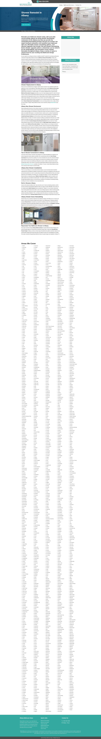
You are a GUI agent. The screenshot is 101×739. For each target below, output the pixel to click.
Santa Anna (72, 266)
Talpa (71, 439)
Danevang (36, 291)
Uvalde (71, 531)
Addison (23, 253)
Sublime (71, 408)
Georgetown (36, 570)
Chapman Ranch (25, 610)
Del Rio (35, 310)
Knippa (47, 403)
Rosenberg (60, 660)
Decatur (35, 307)
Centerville (24, 602)
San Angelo (60, 706)
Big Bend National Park (26, 416)
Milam (47, 695)
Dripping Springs (37, 370)
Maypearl (47, 632)
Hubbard (47, 271)
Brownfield (24, 499)
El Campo (36, 411)
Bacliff (23, 346)
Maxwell (47, 627)
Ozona (59, 409)
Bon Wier (24, 457)
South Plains (72, 365)
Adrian (23, 256)
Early (35, 386)
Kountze (47, 411)
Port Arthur (60, 509)
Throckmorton (72, 485)
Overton (59, 408)
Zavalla (71, 708)
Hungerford (48, 280)
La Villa (47, 435)
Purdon (59, 553)
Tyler (71, 523)
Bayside (23, 379)
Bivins (23, 427)
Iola (46, 302)
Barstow (23, 370)
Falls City (36, 463)
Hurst (47, 286)
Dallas (35, 285)
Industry (47, 296)
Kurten (47, 416)
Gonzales (36, 600)
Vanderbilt (71, 548)
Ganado (35, 553)
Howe (47, 269)
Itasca (47, 315)
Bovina (23, 463)
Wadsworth (72, 570)
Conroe (23, 687)
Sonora (71, 357)
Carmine (24, 572)
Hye (47, 291)
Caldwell (24, 545)
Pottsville (59, 529)
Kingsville (48, 394)
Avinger (23, 340)
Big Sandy (24, 419)
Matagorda (48, 621)
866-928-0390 (44, 1)
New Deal (60, 326)
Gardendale (36, 558)
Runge (59, 682)
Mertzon (47, 678)
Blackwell (24, 428)
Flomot (35, 487)
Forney (35, 501)
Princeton (59, 547)
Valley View (72, 539)
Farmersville (36, 468)
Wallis (71, 580)
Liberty (47, 498)
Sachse (59, 690)
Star (70, 392)
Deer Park (36, 308)
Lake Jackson (48, 446)
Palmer (59, 419)
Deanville (36, 305)
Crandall (35, 247)
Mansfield (48, 591)
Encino (35, 436)
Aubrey (23, 332)
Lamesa (47, 449)
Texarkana (72, 466)
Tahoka (71, 436)
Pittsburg (59, 482)
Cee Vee (24, 594)
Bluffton (23, 449)
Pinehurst (59, 477)
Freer (35, 529)
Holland (47, 258)
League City (48, 471)
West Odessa (72, 621)
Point (59, 496)
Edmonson (36, 405)
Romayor (59, 651)
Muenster (59, 286)
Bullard (23, 520)
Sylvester (71, 433)
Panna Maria (60, 428)
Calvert (23, 550)
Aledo (23, 269)
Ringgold (59, 611)
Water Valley (72, 594)
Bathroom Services (68, 5)
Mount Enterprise (61, 280)
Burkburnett (24, 525)
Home (61, 5)
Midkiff (47, 689)
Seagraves (72, 299)
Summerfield (72, 417)
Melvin (47, 662)
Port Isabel (60, 512)
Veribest (71, 555)
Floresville (36, 490)
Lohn (47, 531)
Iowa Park (48, 304)
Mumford (59, 293)
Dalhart (35, 282)
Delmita (35, 315)
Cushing (35, 272)
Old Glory (59, 383)
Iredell (47, 308)
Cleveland (24, 648)
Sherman (71, 321)
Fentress (35, 476)
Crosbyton (36, 258)
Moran (59, 266)
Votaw (71, 567)
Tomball (71, 498)
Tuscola (71, 520)
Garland (35, 559)
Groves (35, 637)
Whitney (71, 646)
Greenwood (36, 630)
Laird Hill (47, 441)
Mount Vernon (60, 283)
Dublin (35, 375)
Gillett (35, 577)
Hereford (35, 701)
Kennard (47, 375)
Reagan (59, 586)
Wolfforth (71, 684)
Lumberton (48, 572)
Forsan (35, 504)
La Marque (48, 427)
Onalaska (59, 394)
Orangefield (60, 398)
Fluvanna (36, 495)
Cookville (24, 690)
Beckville (24, 386)
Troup (71, 512)
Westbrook (72, 624)
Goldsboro (36, 594)
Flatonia (35, 484)
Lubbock (47, 566)
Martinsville (48, 613)
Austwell (24, 335)
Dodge (35, 353)
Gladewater (36, 583)
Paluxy (59, 422)
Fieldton (35, 479)
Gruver (35, 641)
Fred (35, 523)
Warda (71, 585)
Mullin (59, 291)
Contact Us (78, 5)
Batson (23, 376)
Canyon (23, 564)
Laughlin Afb (48, 465)
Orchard (59, 400)
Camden (24, 551)
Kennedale (48, 376)
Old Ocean (60, 384)
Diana (35, 335)
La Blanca (48, 419)
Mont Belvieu (60, 256)
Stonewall (71, 400)
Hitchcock (48, 252)
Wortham (71, 695)
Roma (59, 649)
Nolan (59, 343)
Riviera (59, 624)
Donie (35, 356)
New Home (60, 327)
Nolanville (60, 345)
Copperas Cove (25, 698)
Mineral (47, 709)
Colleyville (24, 665)
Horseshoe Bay (49, 266)
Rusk (59, 684)
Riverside (59, 622)
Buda (23, 515)
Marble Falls (48, 597)
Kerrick (47, 383)
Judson (47, 348)
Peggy (59, 449)
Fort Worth (36, 515)
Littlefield (47, 520)
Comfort (23, 676)
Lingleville (48, 509)
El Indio (35, 413)
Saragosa (71, 275)
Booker (23, 460)
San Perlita (72, 255)
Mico (47, 686)
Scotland (71, 288)
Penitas (59, 454)
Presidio (59, 542)
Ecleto (35, 394)
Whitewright (72, 643)
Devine (35, 332)
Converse (24, 689)
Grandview (36, 622)
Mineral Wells (48, 711)
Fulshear (35, 542)
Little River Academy (50, 518)
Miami (47, 684)
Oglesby (59, 378)
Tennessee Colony (73, 460)
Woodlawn (72, 687)
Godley (35, 591)
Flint (35, 485)
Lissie (47, 515)
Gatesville (36, 566)
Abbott (23, 245)
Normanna (60, 351)
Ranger (59, 575)
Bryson (23, 510)
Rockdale (59, 640)
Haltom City (36, 656)
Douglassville (36, 367)
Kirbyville (47, 397)
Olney (59, 389)
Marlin (47, 605)
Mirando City (60, 247)
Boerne (23, 452)
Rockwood (60, 646)
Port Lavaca (60, 514)
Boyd (23, 466)
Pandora (59, 425)
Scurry (71, 293)
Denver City (36, 321)
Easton (35, 392)
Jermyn (47, 332)
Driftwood (36, 368)
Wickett (71, 652)
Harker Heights (37, 668)
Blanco (23, 430)
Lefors (47, 480)
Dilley (35, 343)
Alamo (23, 263)
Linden (47, 506)
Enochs (35, 443)
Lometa (47, 534)
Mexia (47, 681)
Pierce (59, 474)
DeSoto (35, 326)
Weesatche (72, 602)
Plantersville (60, 490)
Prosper (59, 551)
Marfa (47, 599)
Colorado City (24, 670)
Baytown (24, 381)
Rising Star (60, 621)
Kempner (47, 368)
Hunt (47, 282)
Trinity (71, 510)
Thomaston (72, 476)
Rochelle (59, 635)
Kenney (47, 378)
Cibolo (23, 637)
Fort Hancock (36, 509)
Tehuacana (72, 449)
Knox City (48, 406)
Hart (35, 676)
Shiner (71, 323)
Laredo (47, 458)
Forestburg (36, 499)
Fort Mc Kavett (37, 512)
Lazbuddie (48, 469)
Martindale (48, 611)
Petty (59, 468)
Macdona (47, 580)
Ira (46, 305)
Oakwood (59, 370)
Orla (58, 403)
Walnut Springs (72, 583)
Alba (23, 266)
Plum (59, 495)
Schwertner (72, 286)
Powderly (59, 531)
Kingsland (48, 392)
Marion (47, 602)
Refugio (59, 596)
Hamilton (36, 657)
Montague (60, 258)
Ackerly (23, 252)
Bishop (23, 425)
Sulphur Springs (73, 416)
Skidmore (71, 340)
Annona (23, 299)
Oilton (59, 379)
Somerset (71, 354)
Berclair (23, 411)
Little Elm (47, 517)
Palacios (59, 416)
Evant (35, 455)
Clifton (23, 649)
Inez (47, 297)
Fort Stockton (36, 514)
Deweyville (36, 334)
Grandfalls (36, 621)
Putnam (59, 556)
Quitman (59, 569)
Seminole (71, 307)
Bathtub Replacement (45, 725)
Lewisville (48, 495)
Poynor (59, 534)
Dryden (35, 373)
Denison (35, 316)
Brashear (24, 474)
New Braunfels (60, 323)
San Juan (71, 252)
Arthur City (24, 321)
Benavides (24, 406)
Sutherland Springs (73, 427)
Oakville (59, 368)
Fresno (35, 531)
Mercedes (48, 668)
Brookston (24, 498)
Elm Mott (35, 424)
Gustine (35, 646)
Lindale (47, 504)
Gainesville (36, 547)
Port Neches (60, 517)
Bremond (24, 479)
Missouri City (60, 252)
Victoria (71, 558)
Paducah (59, 411)
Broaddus (24, 488)
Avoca (23, 342)
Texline (71, 469)
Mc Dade (47, 637)
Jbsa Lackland (48, 327)
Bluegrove (24, 446)
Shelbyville (72, 315)
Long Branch (48, 540)
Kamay (47, 354)
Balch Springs (25, 353)
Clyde (23, 656)
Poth (59, 526)
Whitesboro (72, 641)
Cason (23, 578)
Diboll (35, 337)
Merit (47, 673)
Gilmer (35, 578)
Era (34, 446)
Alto (23, 282)
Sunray (71, 424)
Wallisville (71, 581)
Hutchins (47, 288)
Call (23, 547)
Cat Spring (24, 583)
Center (23, 599)
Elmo (35, 428)
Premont (59, 540)
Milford (47, 700)
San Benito (60, 711)
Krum (47, 414)
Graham (35, 615)
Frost (35, 539)
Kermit (47, 381)
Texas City (72, 468)
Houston (47, 267)
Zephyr (71, 709)
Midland (47, 690)
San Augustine (60, 709)
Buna (23, 523)
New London (60, 329)
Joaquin (47, 335)
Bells (23, 395)
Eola (35, 444)
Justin (47, 353)
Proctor (59, 548)
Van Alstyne (72, 542)
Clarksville (24, 641)
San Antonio (60, 708)
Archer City (24, 310)
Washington (72, 591)
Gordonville (36, 607)
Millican (47, 703)
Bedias (23, 389)
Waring (71, 586)
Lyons (47, 575)
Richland (59, 605)
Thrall (71, 482)
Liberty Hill (48, 499)
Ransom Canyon (61, 578)
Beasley (23, 383)
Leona (47, 488)
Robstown (60, 632)
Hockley (47, 256)
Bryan (23, 509)
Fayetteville (36, 474)
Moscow (59, 274)
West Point (72, 622)
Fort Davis (36, 507)
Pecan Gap (60, 446)
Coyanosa (36, 245)
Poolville (59, 506)
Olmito (59, 387)
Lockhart (47, 526)
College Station (25, 662)
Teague (71, 447)
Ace (23, 250)
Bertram (23, 414)
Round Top (60, 673)
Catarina (24, 585)
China (23, 627)
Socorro (71, 353)
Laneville (47, 455)
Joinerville (48, 338)
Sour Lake (72, 359)
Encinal (35, 435)
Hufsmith (47, 274)
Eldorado (36, 416)
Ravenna (59, 581)
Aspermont (24, 324)
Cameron (24, 553)
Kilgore (47, 387)
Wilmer (71, 662)
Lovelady (47, 559)
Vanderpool (72, 550)
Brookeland (24, 493)
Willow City (72, 659)
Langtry (47, 457)
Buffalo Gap (24, 518)
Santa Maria (72, 271)
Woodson (71, 690)
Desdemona (36, 324)
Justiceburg (48, 351)
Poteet (59, 525)
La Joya (47, 425)
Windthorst (72, 668)
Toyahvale (72, 504)
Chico (23, 619)
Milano (47, 697)
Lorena (47, 548)
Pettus (59, 466)
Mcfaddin (47, 649)
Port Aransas (60, 507)
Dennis (35, 318)
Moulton (59, 275)
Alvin (23, 285)
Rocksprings (60, 643)
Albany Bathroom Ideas (26, 718)
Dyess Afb (36, 381)
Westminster (72, 627)
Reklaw (59, 597)
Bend (23, 408)
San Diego (72, 245)
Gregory (35, 632)
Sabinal (59, 687)
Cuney (35, 269)
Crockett (35, 255)
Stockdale (71, 398)
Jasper (47, 323)
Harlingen (36, 671)
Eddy (35, 398)
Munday (59, 294)
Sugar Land (72, 411)
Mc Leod (47, 640)
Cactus (23, 540)
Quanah (59, 561)
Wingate (71, 671)
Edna (35, 406)
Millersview (48, 701)
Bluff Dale (24, 447)
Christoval (24, 635)
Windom (71, 667)
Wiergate (71, 654)
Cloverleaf (24, 652)
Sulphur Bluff (72, 414)
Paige (59, 413)
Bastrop (23, 373)
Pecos (59, 447)
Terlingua (71, 463)
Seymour (71, 308)
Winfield (71, 670)
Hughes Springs (49, 275)
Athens (23, 329)
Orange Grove (60, 397)
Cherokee (24, 616)
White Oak (72, 637)
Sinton (71, 337)
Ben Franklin (24, 403)
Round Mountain (61, 670)
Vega (71, 551)
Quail (59, 559)
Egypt (35, 409)
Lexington (48, 496)
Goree (35, 608)
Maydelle (47, 630)
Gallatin (35, 550)
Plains (59, 485)
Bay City (23, 378)
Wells (71, 615)
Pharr (59, 471)
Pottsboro (59, 528)
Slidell (71, 343)
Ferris (35, 477)
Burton (23, 534)
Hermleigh (36, 703)
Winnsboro (72, 676)
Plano (59, 488)
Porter (59, 520)
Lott (46, 556)
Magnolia (47, 583)
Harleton (35, 670)
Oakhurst (59, 365)
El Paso (35, 414)
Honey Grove (48, 263)
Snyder (71, 351)
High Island (48, 245)
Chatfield (24, 615)
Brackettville (24, 469)
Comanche (24, 673)
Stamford (71, 387)
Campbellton (24, 558)
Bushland (24, 536)
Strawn (71, 405)
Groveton (36, 638)
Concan (23, 682)
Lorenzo (47, 550)
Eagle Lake (36, 383)
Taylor (71, 446)
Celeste (23, 596)
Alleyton (23, 275)
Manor (47, 589)
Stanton (71, 389)
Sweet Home (72, 430)
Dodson (35, 354)
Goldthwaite (36, 597)
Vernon (71, 556)
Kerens (47, 379)
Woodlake (71, 686)
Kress (47, 413)
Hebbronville (36, 689)
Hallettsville (36, 652)
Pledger (59, 493)
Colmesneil (24, 668)
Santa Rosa (72, 272)
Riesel (59, 610)
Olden (59, 386)
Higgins (35, 711)
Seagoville (72, 297)
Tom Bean (71, 496)
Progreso (59, 550)
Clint (23, 651)
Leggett (47, 482)
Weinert (71, 605)
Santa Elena (72, 267)
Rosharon (60, 662)
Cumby (35, 267)
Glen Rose (36, 586)
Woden (71, 681)
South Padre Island (73, 364)
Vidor (71, 559)
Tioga (71, 490)
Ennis (35, 441)
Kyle (47, 417)
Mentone (47, 667)
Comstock (24, 681)
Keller (47, 364)
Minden (47, 706)
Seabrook (71, 294)
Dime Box (36, 345)
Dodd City (36, 351)
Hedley (35, 690)
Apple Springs (25, 305)
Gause (35, 567)
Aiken (23, 261)
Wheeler (71, 632)
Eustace (35, 452)
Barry (23, 368)
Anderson (24, 293)
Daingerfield (36, 277)
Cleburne (24, 646)
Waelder (71, 572)
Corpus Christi (25, 700)
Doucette (36, 362)
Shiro (71, 324)
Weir (70, 607)
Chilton (23, 626)
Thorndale (72, 479)
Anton (23, 304)
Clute (23, 654)
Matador (47, 619)
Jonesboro (48, 340)
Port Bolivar (60, 510)
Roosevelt (60, 652)
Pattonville (60, 438)
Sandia (71, 261)
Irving (47, 312)
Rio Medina (60, 618)
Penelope (59, 452)
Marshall (47, 608)
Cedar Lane (24, 591)
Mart (47, 610)
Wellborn (71, 610)
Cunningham (36, 271)
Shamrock (71, 312)
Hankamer (36, 662)
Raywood (59, 585)
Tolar (71, 495)
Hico (35, 708)
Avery (23, 338)
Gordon (35, 605)
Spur (70, 383)
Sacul (59, 692)
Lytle (47, 577)
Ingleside (47, 299)
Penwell (59, 457)
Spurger (71, 384)
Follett (35, 498)
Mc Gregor (48, 638)
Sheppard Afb (72, 318)
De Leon (35, 304)
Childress (24, 622)
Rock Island (60, 638)
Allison (23, 277)
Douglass (36, 365)
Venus (71, 553)
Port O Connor (60, 518)
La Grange (48, 424)
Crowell (35, 261)
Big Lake (24, 417)
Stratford (71, 403)
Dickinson (36, 340)
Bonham (23, 458)
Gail (35, 545)
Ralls (59, 572)
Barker (23, 364)
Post (59, 523)
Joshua (47, 345)
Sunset (71, 425)
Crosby (35, 256)
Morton (59, 272)
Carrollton (24, 575)
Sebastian (71, 302)
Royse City (60, 679)
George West (36, 569)
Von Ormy (71, 564)
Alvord (23, 286)
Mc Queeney (48, 643)
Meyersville (48, 682)
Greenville (36, 629)
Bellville (23, 397)
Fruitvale (35, 540)
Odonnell (59, 376)
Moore (59, 264)
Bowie (23, 465)
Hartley (35, 678)
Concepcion (24, 684)
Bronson (23, 490)
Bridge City (24, 482)
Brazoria (23, 476)
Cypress (35, 274)
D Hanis (35, 275)
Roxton (59, 678)
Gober (35, 589)
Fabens (35, 457)
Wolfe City (72, 682)
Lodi (47, 529)
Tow (70, 501)
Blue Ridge (24, 444)
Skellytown (72, 338)
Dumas (35, 376)
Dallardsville (36, 283)
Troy (70, 514)
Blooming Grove (25, 439)
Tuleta (71, 515)
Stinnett (71, 397)
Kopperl (47, 408)
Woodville (71, 692)
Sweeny (71, 428)
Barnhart (24, 367)
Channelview (24, 607)
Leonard (47, 490)
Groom (35, 635)
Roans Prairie (60, 627)
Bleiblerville (24, 435)
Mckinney (48, 652)
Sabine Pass (60, 689)
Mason (47, 616)
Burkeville (24, 528)
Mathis (47, 622)
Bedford (23, 387)
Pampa (59, 424)
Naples (59, 302)
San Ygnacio (72, 258)
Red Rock (60, 591)
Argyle (23, 312)
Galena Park (36, 548)
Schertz (71, 283)
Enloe (35, 439)
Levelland (48, 493)
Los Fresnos (48, 553)
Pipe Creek (60, 480)
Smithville (71, 346)
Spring (71, 376)
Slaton (71, 342)
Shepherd (71, 316)
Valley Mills (72, 536)
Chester (23, 618)
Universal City (72, 528)
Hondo (47, 261)
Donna (35, 357)
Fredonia (36, 526)
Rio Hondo (60, 616)
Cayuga (23, 586)
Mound (59, 277)
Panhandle (60, 427)
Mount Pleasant (61, 282)
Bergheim (24, 413)
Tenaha (71, 458)
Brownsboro (24, 501)
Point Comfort (60, 498)
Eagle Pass (36, 384)
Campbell (24, 556)
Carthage (24, 577)
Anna (23, 297)
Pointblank (60, 499)
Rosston (59, 667)
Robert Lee (60, 630)
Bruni (23, 507)
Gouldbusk (36, 611)
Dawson (35, 297)
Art (22, 318)
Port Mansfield (60, 515)
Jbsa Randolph (49, 329)
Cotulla (23, 708)
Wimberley (72, 665)
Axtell (23, 343)
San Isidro (71, 250)
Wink (71, 673)
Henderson (36, 698)
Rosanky (59, 656)
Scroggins (71, 291)
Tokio (71, 493)
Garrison (35, 561)
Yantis (71, 701)
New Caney (60, 324)
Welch (71, 608)
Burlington (24, 531)
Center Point (24, 600)
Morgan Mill (60, 269)
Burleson (24, 529)
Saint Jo (59, 697)
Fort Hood (36, 510)
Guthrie (35, 648)
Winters (71, 679)
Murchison (60, 296)
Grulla (35, 640)
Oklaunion (60, 381)
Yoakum (71, 703)
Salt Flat (59, 701)
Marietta (47, 600)
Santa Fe (71, 269)
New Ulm (59, 332)
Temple (71, 457)
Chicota (23, 621)
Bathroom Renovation (45, 722)
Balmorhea (24, 356)
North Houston (60, 353)
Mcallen (47, 648)
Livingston (48, 523)
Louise (47, 558)
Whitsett (71, 648)
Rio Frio (59, 613)
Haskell (35, 681)
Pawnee (59, 439)
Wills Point (72, 660)
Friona (35, 534)
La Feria (47, 422)
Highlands (48, 247)
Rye (58, 686)
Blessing (24, 436)
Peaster (59, 444)
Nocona (59, 342)
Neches (59, 312)
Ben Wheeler (24, 405)
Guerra (35, 643)
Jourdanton (48, 346)
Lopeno (47, 545)
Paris (59, 433)
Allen (23, 274)
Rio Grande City (61, 615)
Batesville (24, 375)
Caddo (23, 542)
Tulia (71, 517)
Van (70, 540)
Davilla (35, 294)
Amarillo (23, 288)
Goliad (35, 599)
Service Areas (43, 728)
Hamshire (36, 660)
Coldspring (24, 659)
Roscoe (59, 657)
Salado (59, 698)
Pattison (59, 436)
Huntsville (48, 285)
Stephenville (72, 394)
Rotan (59, 668)
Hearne (35, 687)
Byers (23, 537)
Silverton (71, 332)
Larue (47, 460)
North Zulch (60, 356)
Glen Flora (36, 585)
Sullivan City (72, 413)
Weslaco (71, 616)
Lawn (47, 468)
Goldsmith (36, 596)
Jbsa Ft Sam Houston (50, 326)
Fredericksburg (37, 525)
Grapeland (36, 626)
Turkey (71, 518)
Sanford (71, 263)
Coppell (23, 697)
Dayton (35, 299)
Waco (71, 569)
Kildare (47, 386)
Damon (35, 286)
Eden (35, 400)
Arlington (24, 313)
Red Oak (59, 589)
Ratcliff (59, 580)
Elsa (35, 430)
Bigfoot (23, 424)
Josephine (48, 343)
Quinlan (59, 566)
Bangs (23, 359)
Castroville (24, 581)
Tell (70, 455)
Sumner (71, 419)
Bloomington (24, 441)
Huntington (48, 283)
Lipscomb (48, 514)
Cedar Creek (24, 588)
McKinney (48, 651)
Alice (23, 271)
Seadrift (71, 296)
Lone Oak (48, 537)
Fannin (35, 465)
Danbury (35, 288)
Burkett (23, 526)
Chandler (24, 605)
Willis (71, 657)
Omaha (59, 392)
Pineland (59, 479)
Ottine (59, 405)
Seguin (71, 304)
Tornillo (71, 499)
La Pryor (47, 430)
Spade (71, 370)
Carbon (23, 567)
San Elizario (72, 247)
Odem (59, 373)
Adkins (23, 255)
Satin (71, 280)
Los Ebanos (48, 551)
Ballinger (24, 354)
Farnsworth (36, 469)
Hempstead (36, 697)
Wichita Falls (72, 651)
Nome (59, 346)
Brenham (24, 480)
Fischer (35, 480)
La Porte (47, 428)
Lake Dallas (48, 444)
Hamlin (35, 659)
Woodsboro (72, 689)
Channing (24, 608)
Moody (59, 263)
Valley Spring (72, 537)
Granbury (36, 616)
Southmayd (72, 368)
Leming (47, 485)
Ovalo (59, 406)
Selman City (72, 305)
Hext (35, 706)
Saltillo (59, 703)
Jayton (47, 324)
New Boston (60, 321)
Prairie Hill (60, 536)
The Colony (72, 471)
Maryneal (47, 615)
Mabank (47, 578)
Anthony (23, 302)
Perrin (59, 460)
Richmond (60, 608)
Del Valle (36, 312)
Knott (47, 405)
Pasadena (60, 435)
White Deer (72, 635)
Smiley (71, 345)
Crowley (35, 263)
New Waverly (60, 334)
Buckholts (24, 514)
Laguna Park (48, 439)
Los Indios (48, 555)
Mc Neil (47, 641)
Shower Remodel (44, 723)
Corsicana (24, 703)
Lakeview (48, 447)
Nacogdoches (60, 299)
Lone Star (48, 539)
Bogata (23, 454)
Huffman (47, 272)
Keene (47, 362)
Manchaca (48, 588)
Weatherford (72, 599)
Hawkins (35, 684)
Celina (23, 597)
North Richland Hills (61, 354)
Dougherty (36, 364)
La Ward (47, 436)
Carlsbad (24, 569)
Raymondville (60, 583)
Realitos (59, 588)
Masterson (48, 618)
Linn (47, 510)
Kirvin (47, 398)
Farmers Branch (37, 466)
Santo (71, 274)
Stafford (71, 386)
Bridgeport (24, 484)
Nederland (60, 313)
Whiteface (71, 638)
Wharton (71, 630)
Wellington (72, 611)
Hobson (47, 253)
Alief (23, 272)
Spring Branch (72, 378)
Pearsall (59, 443)
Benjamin (24, 409)
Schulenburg (72, 285)
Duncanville (36, 378)
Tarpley (71, 441)
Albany (23, 267)
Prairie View (60, 539)
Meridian (47, 671)
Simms (71, 334)
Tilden (71, 487)
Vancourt (71, 547)
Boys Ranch (24, 468)
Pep (58, 458)
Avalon (23, 337)
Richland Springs (61, 607)
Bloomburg (24, 438)
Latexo (47, 463)
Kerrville (47, 384)
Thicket (71, 474)
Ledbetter (48, 476)
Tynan (71, 525)
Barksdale (24, 365)
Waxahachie (72, 596)
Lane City (48, 454)
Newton (59, 338)
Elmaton (35, 425)
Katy (47, 359)
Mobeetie (59, 253)
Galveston (36, 551)
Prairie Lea (60, 537)
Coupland (24, 709)
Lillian (47, 501)
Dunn (35, 379)
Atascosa (24, 327)
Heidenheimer (36, 692)
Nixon (59, 340)
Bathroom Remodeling (45, 720)
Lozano (47, 564)
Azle (23, 345)
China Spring (24, 629)
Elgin (35, 419)
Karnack (47, 356)
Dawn (35, 296)
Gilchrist (35, 575)
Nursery (59, 362)
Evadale (35, 454)
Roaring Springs (61, 629)
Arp (23, 316)
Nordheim (60, 348)
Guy (35, 649)
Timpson (71, 488)
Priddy (59, 545)
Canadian (24, 559)
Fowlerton (36, 517)
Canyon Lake (24, 566)
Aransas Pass (25, 308)
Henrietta (36, 700)
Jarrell (47, 321)
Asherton (24, 323)
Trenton (71, 507)
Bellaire (23, 392)
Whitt (71, 649)
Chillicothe (24, 624)
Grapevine (36, 627)
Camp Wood (24, 555)
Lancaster (48, 452)
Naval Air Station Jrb (61, 307)
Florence (35, 488)
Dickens (35, 338)
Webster (71, 600)
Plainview (60, 487)
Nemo (59, 316)
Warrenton (72, 589)
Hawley (35, 686)
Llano (47, 525)
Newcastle (60, 337)
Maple (47, 594)
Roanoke (59, 626)
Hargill (35, 667)
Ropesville (60, 654)
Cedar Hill (24, 589)
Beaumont (24, 384)
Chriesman (24, 632)
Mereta (47, 670)
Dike (35, 342)
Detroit (35, 329)
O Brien (59, 364)
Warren (71, 588)
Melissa (47, 660)
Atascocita (24, 326)
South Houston (72, 362)
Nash (59, 304)
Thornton (71, 480)
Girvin (35, 581)
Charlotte (24, 613)
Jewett (47, 334)
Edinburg (36, 403)
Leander (47, 474)
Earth (35, 387)
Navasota (59, 308)
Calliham (24, 548)
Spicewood (72, 373)
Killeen (47, 389)
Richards (59, 602)
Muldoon (59, 288)
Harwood (36, 679)
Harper (35, 673)
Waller (71, 578)
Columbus (24, 671)
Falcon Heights (37, 460)
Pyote (59, 558)
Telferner (71, 454)
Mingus (59, 245)
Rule (59, 681)
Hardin (35, 665)
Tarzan (71, 443)
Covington (24, 711)
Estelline (35, 447)
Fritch (35, 537)
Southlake (71, 367)
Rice (59, 600)
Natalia (59, 305)
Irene (47, 310)
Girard (35, 580)
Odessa (59, 375)
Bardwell (24, 362)
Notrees (59, 359)
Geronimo (36, 572)
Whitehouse (72, 640)
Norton (59, 357)
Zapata (71, 706)
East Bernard (36, 389)
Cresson (35, 253)
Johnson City (48, 337)
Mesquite (47, 679)
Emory (35, 433)
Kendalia (47, 370)
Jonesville (48, 342)
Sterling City (72, 395)
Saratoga (71, 277)
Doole (35, 359)
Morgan (59, 267)
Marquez (47, 607)
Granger (35, 624)
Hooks (47, 264)
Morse (59, 271)
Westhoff (71, 626)
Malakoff (47, 585)
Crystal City (36, 264)
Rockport (59, 641)
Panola (59, 430)
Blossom (24, 443)
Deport (35, 323)
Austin (23, 334)
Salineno (59, 700)
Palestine (59, 417)
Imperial (47, 294)
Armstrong (24, 315)
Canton (23, 561)
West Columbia (72, 619)
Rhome (59, 599)
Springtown (72, 381)
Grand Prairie (36, 618)
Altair (23, 280)
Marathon (48, 596)
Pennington (60, 455)
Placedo (59, 484)
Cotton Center (25, 706)
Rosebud (59, 659)
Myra (59, 297)
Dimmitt (35, 346)
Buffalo (23, 517)
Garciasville (36, 555)
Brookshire (24, 496)
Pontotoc (59, 504)
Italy (47, 313)
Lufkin (47, 569)
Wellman (71, 613)
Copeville (24, 695)
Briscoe (23, 487)
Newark (59, 335)
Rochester (60, 637)
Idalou (47, 293)
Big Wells (24, 422)
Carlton (23, 570)
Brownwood (24, 504)
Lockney (47, 528)
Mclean (47, 654)
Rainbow (59, 570)
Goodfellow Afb (37, 602)
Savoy (71, 282)
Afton (23, 258)
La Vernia (48, 433)
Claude (23, 643)
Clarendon (24, 640)
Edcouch (35, 397)
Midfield (47, 687)
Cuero (35, 266)
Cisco (23, 638)
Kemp (47, 367)
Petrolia (59, 465)
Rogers (59, 648)
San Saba (71, 256)
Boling (23, 455)
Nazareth (59, 310)
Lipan (47, 512)
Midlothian (48, 692)
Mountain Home (61, 285)
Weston (71, 629)
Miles (47, 698)
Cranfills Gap (36, 250)
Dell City (35, 313)
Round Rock (60, 671)
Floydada (36, 493)
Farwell (35, 471)
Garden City (36, 556)
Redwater (59, 594)
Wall (70, 577)
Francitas (36, 518)
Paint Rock (60, 414)
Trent (71, 506)
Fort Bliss (36, 506)
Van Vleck (71, 545)
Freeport (35, 528)
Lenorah (47, 487)
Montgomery (60, 261)
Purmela (59, 555)
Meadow (47, 656)
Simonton (71, 335)
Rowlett (59, 676)
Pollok (59, 501)
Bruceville (24, 506)
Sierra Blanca (72, 327)
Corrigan (24, 701)
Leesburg (48, 477)
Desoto (35, 327)
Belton (23, 400)
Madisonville (48, 581)
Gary (35, 564)
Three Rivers (72, 484)
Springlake (72, 379)
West (71, 618)
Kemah (47, 365)
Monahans (60, 255)
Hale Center (36, 651)
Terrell (71, 465)
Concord (24, 686)
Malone (47, 586)
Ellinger (35, 422)
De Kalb (35, 302)
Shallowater (72, 310)
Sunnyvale (72, 422)
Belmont (23, 398)
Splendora (72, 375)
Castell (23, 580)
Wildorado (72, 656)
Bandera (24, 357)
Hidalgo (35, 709)
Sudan (71, 409)
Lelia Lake (48, 484)
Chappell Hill (24, 611)
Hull (47, 277)
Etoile (35, 449)
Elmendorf (36, 427)
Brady (23, 471)
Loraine (47, 547)
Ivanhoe (47, 316)
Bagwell (23, 348)
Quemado (60, 564)
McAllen (47, 646)
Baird (23, 351)
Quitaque (59, 567)
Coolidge (24, 692)
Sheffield (71, 313)
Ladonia (47, 438)
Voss (71, 566)
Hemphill (36, 695)
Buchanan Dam (25, 512)
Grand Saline (36, 619)
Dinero (35, 348)
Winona (71, 678)
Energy (35, 438)
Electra (35, 417)
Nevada (59, 318)
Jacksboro (48, 318)
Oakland (59, 367)
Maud (47, 624)
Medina (47, 657)
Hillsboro (47, 250)
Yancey (71, 700)
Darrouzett (36, 293)
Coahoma (24, 657)
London (47, 536)
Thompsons (72, 477)
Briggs (23, 485)
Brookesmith (24, 495)
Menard (47, 665)
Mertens (47, 676)
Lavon (47, 466)
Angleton (24, 296)
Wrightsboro (72, 697)
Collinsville (24, 667)
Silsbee (71, 329)
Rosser (59, 665)
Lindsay (47, 507)
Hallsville (36, 654)
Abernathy (24, 247)
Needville (59, 315)
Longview (48, 542)
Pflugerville (60, 469)
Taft (70, 435)
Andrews (24, 294)
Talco (71, 438)
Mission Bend (60, 250)
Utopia (71, 529)
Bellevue (24, 394)
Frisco (35, 536)
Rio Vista (59, 619)
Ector (35, 395)
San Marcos (72, 253)
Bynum (23, 539)
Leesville (47, 479)
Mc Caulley (48, 635)
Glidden (35, 588)
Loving (47, 561)
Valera (71, 534)
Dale (35, 280)
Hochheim (48, 255)
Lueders (47, 567)
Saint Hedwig (60, 695)
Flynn (35, 496)
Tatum (71, 444)
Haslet (35, 682)
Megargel (48, 659)
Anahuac (24, 291)
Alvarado (24, 283)
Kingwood (48, 395)
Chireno (23, 630)
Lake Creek (48, 443)
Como (23, 679)
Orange (59, 395)
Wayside (71, 597)
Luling (47, 570)
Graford (35, 613)
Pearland (59, 441)
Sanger (71, 264)
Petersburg (60, 463)
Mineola (47, 708)
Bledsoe (23, 433)
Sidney (71, 326)
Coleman (24, 660)
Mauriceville (48, 626)
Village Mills (72, 561)
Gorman (35, 610)
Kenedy (47, 373)
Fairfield (35, 458)
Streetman (72, 406)
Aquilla (23, 307)
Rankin (59, 577)
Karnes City (48, 357)
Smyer (71, 348)
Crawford (36, 252)
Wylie (71, 698)
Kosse (47, 409)
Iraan (47, 307)
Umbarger (71, 526)
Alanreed (24, 264)
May (47, 629)
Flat (35, 482)
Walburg (71, 575)
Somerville (72, 356)
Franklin (35, 520)
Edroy (35, 408)
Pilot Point (60, 476)
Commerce (24, 678)
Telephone (72, 452)
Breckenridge (24, 477)
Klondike (47, 400)
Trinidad (71, 509)
